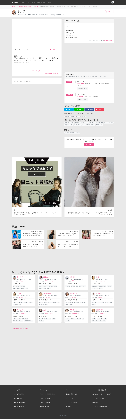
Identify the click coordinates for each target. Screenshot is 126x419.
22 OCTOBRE (108, 302)
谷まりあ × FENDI (69, 122)
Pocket (100, 109)
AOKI (84, 286)
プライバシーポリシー (72, 402)
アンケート (89, 144)
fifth (67, 304)
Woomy (15, 2)
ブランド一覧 (69, 398)
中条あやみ (73, 310)
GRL (80, 286)
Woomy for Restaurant (20, 402)
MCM (104, 318)
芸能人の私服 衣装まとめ (24, 6)
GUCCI (41, 302)
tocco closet (42, 288)
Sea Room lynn (17, 304)
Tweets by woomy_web (20, 328)
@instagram (96, 402)
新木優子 (20, 277)
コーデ (33, 2)
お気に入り (109, 12)
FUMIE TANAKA (43, 304)
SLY (14, 286)
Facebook (90, 109)
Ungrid (30, 302)
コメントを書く (37, 71)
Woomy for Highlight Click (47, 394)
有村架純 (99, 293)
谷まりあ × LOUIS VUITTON (96, 122)
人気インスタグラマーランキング (102, 394)
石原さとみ (99, 277)
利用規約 (68, 406)
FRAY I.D (109, 286)
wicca (93, 304)
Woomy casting (18, 398)
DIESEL (67, 321)
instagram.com (108, 40)
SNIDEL (23, 286)
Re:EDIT (41, 321)
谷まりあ (35, 6)
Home (67, 390)
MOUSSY (20, 302)
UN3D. (100, 288)
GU (77, 286)
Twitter (70, 109)
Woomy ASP (17, 390)
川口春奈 (20, 310)
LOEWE (73, 286)
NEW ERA (82, 302)
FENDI (75, 125)
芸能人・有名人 (41, 2)
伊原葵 (19, 293)
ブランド (48, 2)
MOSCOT (76, 302)
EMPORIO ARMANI (18, 321)
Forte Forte (95, 288)
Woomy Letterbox (45, 402)
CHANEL (68, 318)
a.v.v (99, 302)
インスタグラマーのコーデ (100, 398)
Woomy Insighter (44, 390)
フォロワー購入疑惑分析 (99, 390)
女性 (52, 14)
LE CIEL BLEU (102, 286)
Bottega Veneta (52, 302)
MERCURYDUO (43, 286)
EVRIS (97, 125)
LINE (79, 109)
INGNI (53, 318)
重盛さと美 (73, 293)
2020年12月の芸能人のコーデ (72, 132)
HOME (13, 6)
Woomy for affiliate (19, 394)
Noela (55, 286)
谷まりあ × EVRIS (108, 122)
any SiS (49, 288)
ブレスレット (80, 82)
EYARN (71, 304)
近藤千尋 (46, 310)
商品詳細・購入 (82, 88)
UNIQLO (68, 286)
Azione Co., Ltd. (44, 406)
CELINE (94, 318)
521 (58, 302)
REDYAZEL (95, 321)
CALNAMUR (102, 321)
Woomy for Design (45, 398)
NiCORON (99, 318)
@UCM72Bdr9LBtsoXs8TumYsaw (39, 14)
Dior (102, 125)
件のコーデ (22, 281)
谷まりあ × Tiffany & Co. (71, 116)
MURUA (79, 318)
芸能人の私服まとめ (71, 394)
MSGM (19, 318)
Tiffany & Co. (80, 83)
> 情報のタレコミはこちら (52, 73)
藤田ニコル (99, 310)
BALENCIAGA (69, 302)
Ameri (17, 286)
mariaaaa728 (22, 14)
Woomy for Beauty (19, 406)
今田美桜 (73, 277)
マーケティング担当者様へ (100, 406)
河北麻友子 (47, 293)
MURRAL (94, 302)
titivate (45, 318)
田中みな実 (47, 277)
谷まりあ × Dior (69, 125)
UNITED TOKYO (28, 321)
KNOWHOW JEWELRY (19, 288)
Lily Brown (94, 286)
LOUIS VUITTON (90, 125)
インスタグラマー (25, 2)
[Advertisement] (89, 58)
